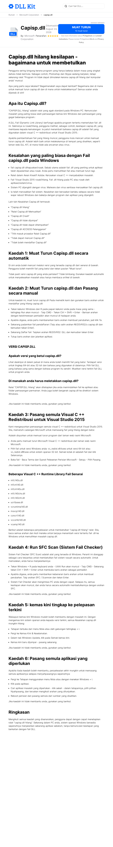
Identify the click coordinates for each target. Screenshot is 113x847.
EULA (92, 39)
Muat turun (81, 29)
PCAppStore (87, 36)
